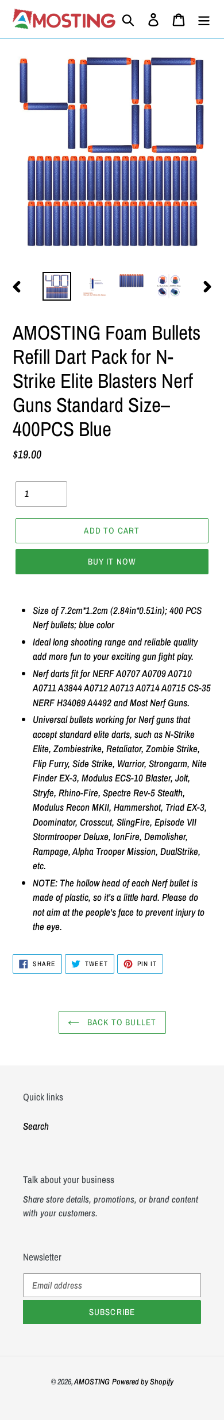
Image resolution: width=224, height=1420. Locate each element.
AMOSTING (92, 1381)
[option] (57, 286)
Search (36, 1126)
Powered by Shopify (142, 1381)
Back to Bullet (121, 1022)
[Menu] (204, 19)
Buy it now (112, 561)
